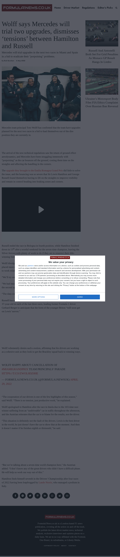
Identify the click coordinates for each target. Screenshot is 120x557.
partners (31, 265)
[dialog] (60, 278)
